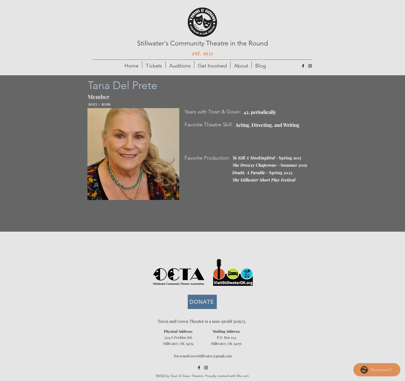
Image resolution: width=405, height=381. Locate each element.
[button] (153, 64)
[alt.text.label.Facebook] (303, 66)
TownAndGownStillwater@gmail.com (202, 356)
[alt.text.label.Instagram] (310, 66)
